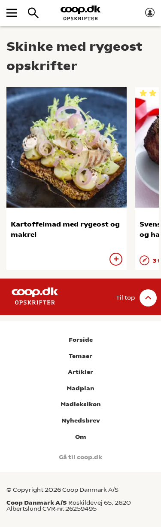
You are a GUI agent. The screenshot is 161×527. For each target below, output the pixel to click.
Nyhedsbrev (80, 420)
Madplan (80, 388)
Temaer (80, 356)
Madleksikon (81, 404)
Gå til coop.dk (80, 457)
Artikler (80, 372)
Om (80, 437)
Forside (81, 339)
